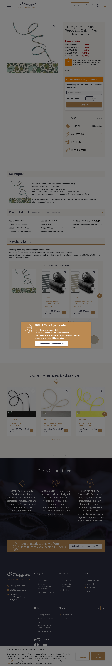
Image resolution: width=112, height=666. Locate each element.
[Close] (89, 320)
